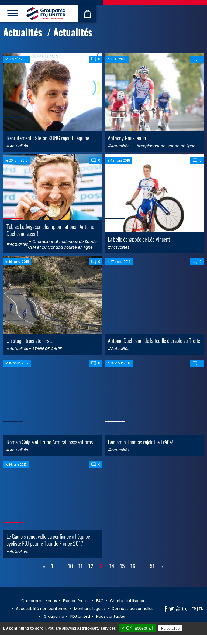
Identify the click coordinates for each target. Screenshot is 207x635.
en (201, 609)
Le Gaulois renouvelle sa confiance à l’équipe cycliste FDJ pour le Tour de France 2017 (48, 539)
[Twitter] (171, 609)
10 (70, 566)
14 (111, 566)
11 (80, 566)
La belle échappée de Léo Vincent (139, 239)
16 (132, 566)
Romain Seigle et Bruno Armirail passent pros (49, 442)
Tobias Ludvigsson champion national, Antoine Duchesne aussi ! (50, 229)
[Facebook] (166, 609)
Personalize (170, 628)
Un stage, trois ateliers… (29, 340)
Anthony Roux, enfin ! (128, 137)
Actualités (22, 32)
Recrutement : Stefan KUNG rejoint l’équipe (47, 137)
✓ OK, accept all (137, 628)
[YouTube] (178, 609)
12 (90, 566)
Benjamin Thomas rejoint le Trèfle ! (140, 442)
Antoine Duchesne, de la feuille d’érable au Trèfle (154, 340)
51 (152, 566)
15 (122, 566)
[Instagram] (184, 609)
